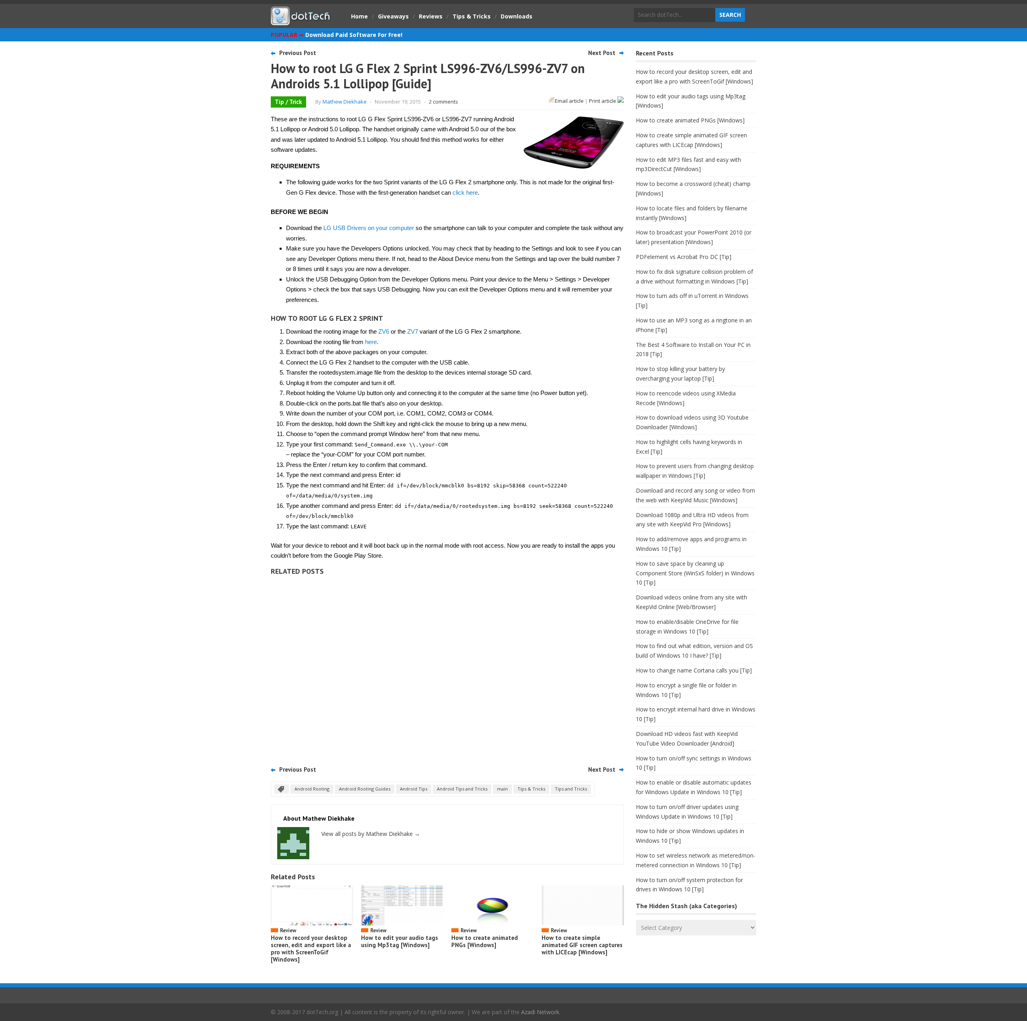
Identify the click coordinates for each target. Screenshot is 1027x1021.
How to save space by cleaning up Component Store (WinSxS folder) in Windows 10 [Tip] (695, 573)
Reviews (430, 16)
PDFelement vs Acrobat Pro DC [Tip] (683, 257)
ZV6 (383, 331)
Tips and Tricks (571, 789)
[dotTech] (301, 21)
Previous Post (297, 53)
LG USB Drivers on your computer (368, 227)
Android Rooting (311, 789)
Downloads (516, 16)
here (371, 341)
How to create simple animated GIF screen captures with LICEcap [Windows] (582, 945)
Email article (569, 100)
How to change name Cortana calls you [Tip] (694, 670)
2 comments (443, 101)
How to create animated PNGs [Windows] (484, 941)
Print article (603, 100)
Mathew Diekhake (345, 101)
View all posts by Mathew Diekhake (370, 834)
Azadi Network (540, 1012)
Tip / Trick (288, 102)
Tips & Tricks (472, 16)
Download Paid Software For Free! (353, 35)
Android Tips (413, 789)
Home (359, 16)
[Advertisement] (447, 667)
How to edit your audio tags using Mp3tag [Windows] (399, 941)
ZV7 (412, 331)
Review (288, 930)
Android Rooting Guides (364, 789)
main (502, 789)
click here (465, 192)
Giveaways (393, 16)
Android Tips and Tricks (462, 789)
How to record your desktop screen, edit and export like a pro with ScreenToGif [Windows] (311, 948)
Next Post (601, 53)
